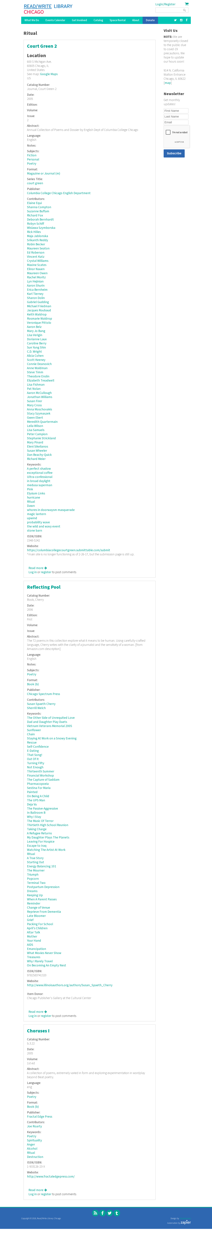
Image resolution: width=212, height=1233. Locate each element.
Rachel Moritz (36, 277)
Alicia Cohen (35, 356)
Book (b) (33, 684)
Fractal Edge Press (39, 1117)
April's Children (37, 928)
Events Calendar (55, 20)
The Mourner (36, 870)
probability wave (38, 522)
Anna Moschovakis (39, 409)
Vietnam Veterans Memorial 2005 (49, 726)
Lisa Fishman (36, 385)
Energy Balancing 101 (41, 866)
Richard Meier (36, 459)
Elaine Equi (34, 203)
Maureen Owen (37, 273)
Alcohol (32, 1149)
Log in (32, 572)
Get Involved (79, 20)
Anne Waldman (37, 368)
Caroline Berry (36, 343)
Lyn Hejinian (35, 281)
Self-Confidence (38, 747)
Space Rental (118, 20)
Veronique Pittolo (39, 323)
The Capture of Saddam (43, 780)
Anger (31, 1145)
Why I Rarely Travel (40, 961)
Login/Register (165, 4)
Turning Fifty (35, 763)
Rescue (32, 743)
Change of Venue (38, 908)
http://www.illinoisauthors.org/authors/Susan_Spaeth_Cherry (69, 985)
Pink (30, 489)
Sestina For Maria (39, 788)
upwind (32, 518)
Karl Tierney (35, 294)
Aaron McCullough (39, 393)
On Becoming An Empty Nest (46, 965)
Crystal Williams (37, 261)
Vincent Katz (35, 257)
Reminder (33, 904)
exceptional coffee (40, 473)
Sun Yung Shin (36, 348)
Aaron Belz (34, 327)
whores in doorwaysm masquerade (51, 510)
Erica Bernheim (37, 290)
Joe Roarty (34, 1126)
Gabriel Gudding (38, 302)
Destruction (35, 1157)
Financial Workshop (40, 776)
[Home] (48, 9)
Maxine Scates (36, 265)
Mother (32, 937)
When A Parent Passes (42, 899)
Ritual (31, 502)
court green (35, 183)
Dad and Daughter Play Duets (47, 722)
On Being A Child (38, 796)
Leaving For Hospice (40, 842)
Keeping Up (35, 895)
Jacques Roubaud (39, 310)
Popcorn (33, 879)
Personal (33, 159)
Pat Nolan (34, 389)
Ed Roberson (35, 253)
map (168, 83)
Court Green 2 (42, 46)
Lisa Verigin (34, 335)
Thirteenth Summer (40, 771)
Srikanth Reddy (37, 240)
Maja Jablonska (37, 236)
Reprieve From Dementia (44, 912)
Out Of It (33, 759)
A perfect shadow (39, 469)
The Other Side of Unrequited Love (51, 718)
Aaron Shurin (36, 286)
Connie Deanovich (39, 364)
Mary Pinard (35, 442)
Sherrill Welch (36, 708)
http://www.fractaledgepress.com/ (51, 1177)
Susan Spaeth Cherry (41, 704)
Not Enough (35, 767)
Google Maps (49, 74)
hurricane (33, 498)
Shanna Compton (39, 207)
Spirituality (34, 1140)
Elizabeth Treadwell (40, 381)
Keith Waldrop (37, 315)
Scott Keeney (36, 360)
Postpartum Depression (43, 887)
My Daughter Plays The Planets (48, 837)
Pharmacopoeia (38, 784)
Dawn (31, 506)
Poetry (31, 164)
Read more (37, 568)
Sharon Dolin (36, 298)
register (46, 572)
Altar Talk (33, 932)
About (135, 20)
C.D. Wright (34, 352)
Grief (30, 920)
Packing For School (40, 924)
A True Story (35, 858)
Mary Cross (34, 405)
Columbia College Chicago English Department (59, 193)
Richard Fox (35, 215)
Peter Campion (37, 434)
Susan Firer (34, 401)
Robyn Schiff (35, 224)
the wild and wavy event (43, 526)
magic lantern (36, 514)
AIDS (30, 945)
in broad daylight (38, 481)
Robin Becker (36, 244)
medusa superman (39, 485)
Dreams (32, 891)
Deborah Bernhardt (40, 220)
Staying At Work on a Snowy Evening (52, 738)
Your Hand (34, 941)
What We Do (32, 20)
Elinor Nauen (36, 269)
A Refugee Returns (39, 833)
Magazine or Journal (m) (43, 174)
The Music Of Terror (40, 821)
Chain (31, 734)
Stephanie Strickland (41, 438)
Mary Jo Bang (36, 331)
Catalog (98, 20)
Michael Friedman (39, 306)
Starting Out (35, 862)
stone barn (34, 531)
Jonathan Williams (39, 397)
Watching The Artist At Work (46, 850)
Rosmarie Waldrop (39, 319)
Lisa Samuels (35, 430)
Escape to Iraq (37, 846)
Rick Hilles (34, 232)
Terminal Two (36, 883)
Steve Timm (35, 372)
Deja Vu (32, 804)
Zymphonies (185, 1218)
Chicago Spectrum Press (43, 694)
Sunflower (34, 730)
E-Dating (33, 751)
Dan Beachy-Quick (39, 455)
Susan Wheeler (37, 451)
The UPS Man (36, 800)
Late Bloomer (36, 916)
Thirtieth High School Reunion (47, 825)
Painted (32, 792)
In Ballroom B (36, 813)
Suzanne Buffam (38, 211)
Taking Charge (37, 829)
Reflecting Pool (43, 587)
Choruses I (38, 1031)
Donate (150, 20)
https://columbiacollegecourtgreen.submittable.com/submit (68, 550)
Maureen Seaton (38, 248)
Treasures (33, 957)
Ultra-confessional (39, 477)
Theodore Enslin (38, 376)
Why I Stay (34, 817)
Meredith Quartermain (42, 422)
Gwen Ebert (35, 418)
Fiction (31, 155)
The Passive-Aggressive (42, 809)
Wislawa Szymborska (41, 228)
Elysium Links (36, 493)
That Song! (34, 755)
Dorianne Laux (37, 339)
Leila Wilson (35, 426)
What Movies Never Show (44, 953)
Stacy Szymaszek (38, 414)
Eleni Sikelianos (37, 447)
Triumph (32, 875)
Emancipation (36, 949)
